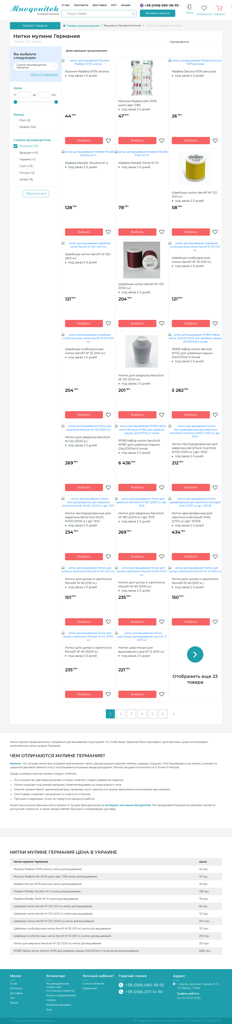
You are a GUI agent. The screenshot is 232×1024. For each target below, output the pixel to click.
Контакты (16, 988)
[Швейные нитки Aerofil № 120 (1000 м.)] (141, 259)
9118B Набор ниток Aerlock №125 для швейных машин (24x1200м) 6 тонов (192, 353)
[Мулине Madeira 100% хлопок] (88, 62)
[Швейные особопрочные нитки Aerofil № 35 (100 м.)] (195, 246)
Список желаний (93, 983)
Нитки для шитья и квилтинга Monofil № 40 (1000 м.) (88, 649)
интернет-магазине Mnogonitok (128, 805)
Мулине (15, 763)
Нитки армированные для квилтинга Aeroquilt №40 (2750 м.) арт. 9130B (192, 517)
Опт (12, 998)
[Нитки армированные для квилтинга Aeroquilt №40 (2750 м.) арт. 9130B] (195, 502)
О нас (13, 983)
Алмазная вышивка (58, 1004)
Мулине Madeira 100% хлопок (87, 71)
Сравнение (89, 988)
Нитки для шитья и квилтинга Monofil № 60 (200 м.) (88, 581)
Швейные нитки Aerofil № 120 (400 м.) (87, 256)
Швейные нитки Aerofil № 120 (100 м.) (194, 194)
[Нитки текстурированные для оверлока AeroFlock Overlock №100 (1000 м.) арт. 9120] (195, 431)
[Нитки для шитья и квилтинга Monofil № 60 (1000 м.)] (141, 571)
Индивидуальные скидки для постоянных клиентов (60, 987)
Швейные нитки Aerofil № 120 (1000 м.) (141, 286)
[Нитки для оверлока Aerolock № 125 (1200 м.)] (141, 351)
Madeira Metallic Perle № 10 (138, 163)
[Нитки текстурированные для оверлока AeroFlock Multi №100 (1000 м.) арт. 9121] (88, 502)
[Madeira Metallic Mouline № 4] (88, 153)
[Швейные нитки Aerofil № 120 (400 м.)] (88, 245)
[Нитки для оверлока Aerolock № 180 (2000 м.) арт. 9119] (141, 502)
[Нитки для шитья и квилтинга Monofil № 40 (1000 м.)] (88, 636)
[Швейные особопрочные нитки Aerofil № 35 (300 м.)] (88, 338)
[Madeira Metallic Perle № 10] (141, 153)
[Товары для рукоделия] (34, 10)
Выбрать (83, 140)
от (15, 94)
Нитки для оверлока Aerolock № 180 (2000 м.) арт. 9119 (141, 515)
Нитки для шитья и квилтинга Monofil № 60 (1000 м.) (141, 584)
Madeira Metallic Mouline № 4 (86, 163)
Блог (49, 1009)
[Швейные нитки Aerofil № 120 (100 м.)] (195, 168)
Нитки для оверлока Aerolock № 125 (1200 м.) (141, 377)
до (34, 94)
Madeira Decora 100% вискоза (194, 71)
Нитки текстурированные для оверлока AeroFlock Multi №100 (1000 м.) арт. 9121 (88, 517)
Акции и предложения (61, 995)
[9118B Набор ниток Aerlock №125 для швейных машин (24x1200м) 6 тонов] (195, 338)
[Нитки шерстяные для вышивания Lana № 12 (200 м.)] (141, 636)
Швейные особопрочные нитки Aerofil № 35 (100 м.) (191, 260)
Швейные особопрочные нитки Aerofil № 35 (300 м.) (85, 351)
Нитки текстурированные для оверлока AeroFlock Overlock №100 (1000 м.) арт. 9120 (195, 448)
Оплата (51, 1000)
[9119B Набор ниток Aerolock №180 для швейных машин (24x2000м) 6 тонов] (141, 429)
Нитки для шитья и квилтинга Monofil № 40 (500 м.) (195, 581)
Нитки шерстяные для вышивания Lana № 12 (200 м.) (141, 649)
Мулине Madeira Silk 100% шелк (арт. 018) (137, 103)
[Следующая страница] (173, 713)
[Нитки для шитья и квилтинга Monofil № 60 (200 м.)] (88, 569)
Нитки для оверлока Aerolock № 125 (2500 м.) (87, 439)
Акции (14, 1002)
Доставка (16, 993)
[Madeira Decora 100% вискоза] (195, 62)
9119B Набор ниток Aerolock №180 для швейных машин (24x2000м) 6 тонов (139, 444)
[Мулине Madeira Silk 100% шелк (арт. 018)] (141, 77)
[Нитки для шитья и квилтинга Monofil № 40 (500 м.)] (195, 569)
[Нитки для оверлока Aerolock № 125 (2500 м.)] (88, 427)
